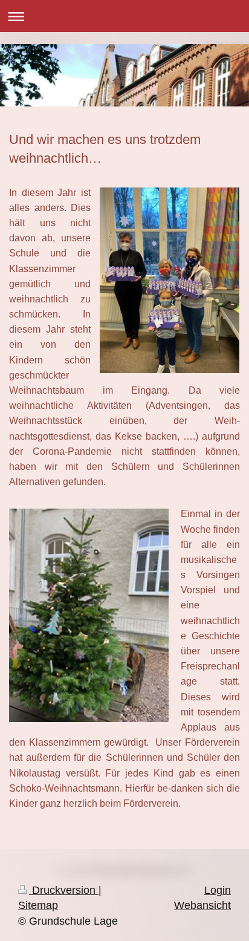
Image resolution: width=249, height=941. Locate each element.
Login (217, 890)
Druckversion (64, 890)
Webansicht (202, 905)
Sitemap (38, 905)
